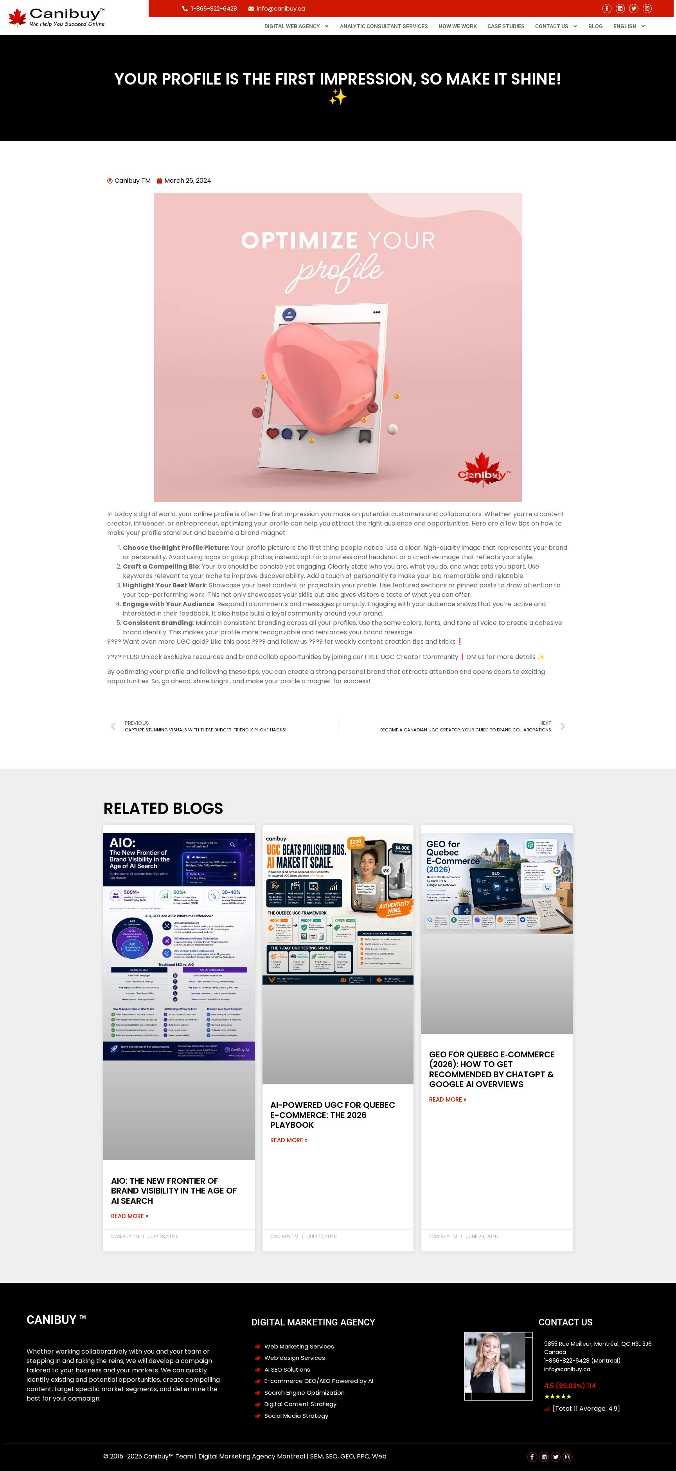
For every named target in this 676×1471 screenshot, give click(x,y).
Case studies (506, 26)
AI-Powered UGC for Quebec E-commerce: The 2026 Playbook (332, 1114)
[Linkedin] (620, 8)
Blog (595, 26)
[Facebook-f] (606, 8)
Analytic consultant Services (384, 26)
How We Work (458, 26)
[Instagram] (647, 8)
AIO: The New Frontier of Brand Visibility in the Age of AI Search (174, 1190)
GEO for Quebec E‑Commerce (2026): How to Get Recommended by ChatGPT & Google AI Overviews (492, 1069)
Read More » (129, 1216)
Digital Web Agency (292, 26)
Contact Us (551, 26)
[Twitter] (633, 8)
